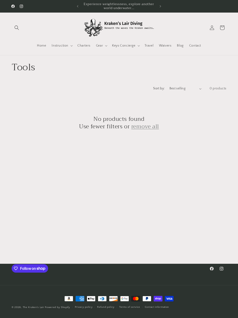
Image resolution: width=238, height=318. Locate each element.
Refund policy (106, 307)
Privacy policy (84, 307)
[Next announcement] (160, 6)
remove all (145, 126)
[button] (17, 28)
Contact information (157, 307)
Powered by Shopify (57, 307)
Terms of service (129, 307)
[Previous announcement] (78, 6)
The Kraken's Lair (33, 307)
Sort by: (159, 88)
